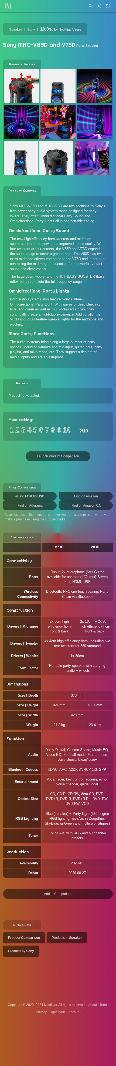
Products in (67, 938)
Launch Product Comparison (58, 456)
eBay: (30, 496)
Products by (21, 951)
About (92, 1005)
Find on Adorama (30, 505)
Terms (104, 1005)
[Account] (108, 6)
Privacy (41, 1012)
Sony (31, 29)
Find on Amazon (86, 496)
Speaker (15, 29)
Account (74, 1012)
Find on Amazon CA (86, 505)
